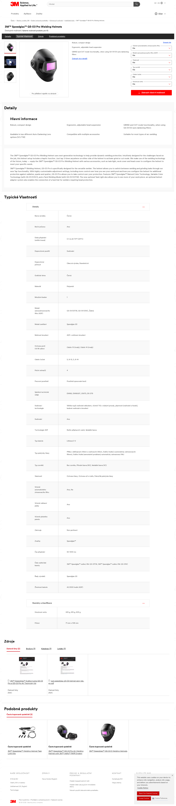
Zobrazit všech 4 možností (153, 93)
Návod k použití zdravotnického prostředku (84, 790)
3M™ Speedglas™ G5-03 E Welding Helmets (108, 751)
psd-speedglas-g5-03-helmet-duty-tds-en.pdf (66, 682)
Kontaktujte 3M (117, 779)
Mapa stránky (116, 783)
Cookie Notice (142, 788)
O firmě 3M (14, 779)
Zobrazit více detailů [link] (79, 59)
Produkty (15, 14)
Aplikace (27, 14)
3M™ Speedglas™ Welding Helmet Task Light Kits (25, 752)
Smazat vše (167, 42)
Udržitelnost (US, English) (18, 786)
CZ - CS (157, 3)
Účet (160, 14)
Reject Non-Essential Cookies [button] (148, 793)
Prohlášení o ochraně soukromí (40, 800)
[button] (160, 798)
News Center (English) (49, 779)
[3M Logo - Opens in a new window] (24, 4)
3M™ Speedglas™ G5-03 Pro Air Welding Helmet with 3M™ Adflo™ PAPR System (65, 752)
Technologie (14, 790)
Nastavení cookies (56, 800)
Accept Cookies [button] (144, 798)
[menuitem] (8, 36)
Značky (39, 14)
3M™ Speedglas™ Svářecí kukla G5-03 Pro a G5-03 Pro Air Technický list (25, 682)
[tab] (13, 649)
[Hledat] (136, 4)
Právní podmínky (24, 800)
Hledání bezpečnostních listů (79, 781)
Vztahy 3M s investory (17, 783)
